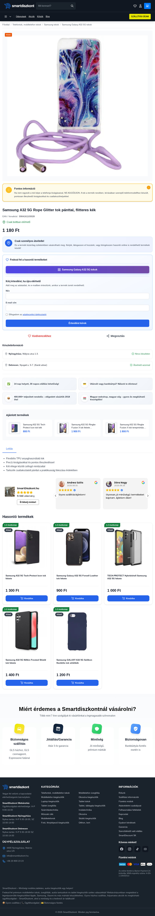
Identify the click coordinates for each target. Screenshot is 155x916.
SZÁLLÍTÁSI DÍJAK (140, 16)
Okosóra (83, 814)
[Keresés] (72, 5)
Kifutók (40, 16)
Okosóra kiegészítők (88, 797)
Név (8, 291)
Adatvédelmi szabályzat (130, 805)
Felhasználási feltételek (130, 810)
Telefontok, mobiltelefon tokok (27, 24)
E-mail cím (11, 302)
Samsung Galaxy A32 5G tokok (77, 24)
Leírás (9, 448)
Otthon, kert (84, 822)
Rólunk (122, 793)
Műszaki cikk (47, 814)
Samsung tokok (51, 24)
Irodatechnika (85, 810)
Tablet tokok (84, 801)
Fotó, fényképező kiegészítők (55, 822)
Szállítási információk (129, 797)
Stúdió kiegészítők (87, 818)
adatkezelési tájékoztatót (34, 314)
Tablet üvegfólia (48, 805)
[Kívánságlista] (135, 6)
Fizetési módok (126, 801)
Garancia (123, 827)
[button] (147, 495)
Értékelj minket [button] (28, 502)
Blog (48, 16)
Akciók (32, 16)
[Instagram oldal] (130, 849)
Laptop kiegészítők (50, 801)
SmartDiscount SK (127, 835)
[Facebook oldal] (122, 849)
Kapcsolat (123, 814)
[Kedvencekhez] (46, 566)
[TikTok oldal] (137, 849)
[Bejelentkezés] (140, 6)
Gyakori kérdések (127, 822)
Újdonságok (21, 16)
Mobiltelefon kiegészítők (52, 797)
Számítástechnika (49, 810)
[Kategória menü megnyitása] (8, 16)
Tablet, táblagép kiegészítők (92, 805)
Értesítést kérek (77, 323)
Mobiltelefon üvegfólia (89, 793)
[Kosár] (147, 6)
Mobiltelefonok (48, 818)
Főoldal (6, 24)
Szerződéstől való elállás (130, 831)
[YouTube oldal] (145, 849)
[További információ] (148, 187)
